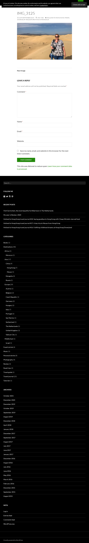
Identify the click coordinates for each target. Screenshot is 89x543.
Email (19, 131)
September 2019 (9, 413)
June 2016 (7, 471)
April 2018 (7, 425)
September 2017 (9, 438)
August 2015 (8, 496)
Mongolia (9, 276)
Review (6, 364)
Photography (8, 360)
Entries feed (7, 516)
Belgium (9, 293)
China (8, 264)
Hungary (9, 305)
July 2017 (6, 446)
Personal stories (9, 356)
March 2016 (7, 479)
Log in (5, 511)
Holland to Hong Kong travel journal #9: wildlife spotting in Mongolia (43, 18)
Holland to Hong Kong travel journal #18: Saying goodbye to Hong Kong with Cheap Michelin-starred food (41, 219)
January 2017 (8, 454)
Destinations (8, 247)
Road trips (7, 368)
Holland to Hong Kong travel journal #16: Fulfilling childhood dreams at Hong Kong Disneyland (37, 227)
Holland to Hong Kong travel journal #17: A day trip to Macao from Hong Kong (31, 223)
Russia (8, 280)
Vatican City (10, 335)
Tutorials (6, 381)
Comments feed (9, 520)
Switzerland (10, 322)
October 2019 (8, 408)
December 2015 (9, 488)
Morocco (9, 255)
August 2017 (8, 442)
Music (5, 351)
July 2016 (6, 467)
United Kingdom (12, 330)
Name (20, 121)
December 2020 (9, 400)
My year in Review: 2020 (12, 215)
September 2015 (9, 492)
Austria (8, 289)
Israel (8, 343)
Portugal (9, 314)
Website (20, 141)
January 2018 (8, 429)
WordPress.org (8, 524)
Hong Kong (11, 268)
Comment (21, 92)
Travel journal (8, 376)
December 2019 (9, 404)
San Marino (10, 318)
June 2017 (7, 450)
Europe (7, 284)
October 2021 (8, 396)
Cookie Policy (44, 5)
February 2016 (8, 484)
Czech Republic (11, 297)
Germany (9, 301)
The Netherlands (12, 326)
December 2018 (9, 421)
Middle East (9, 339)
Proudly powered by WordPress (13, 540)
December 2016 (9, 459)
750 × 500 (40, 18)
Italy (7, 310)
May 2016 (7, 475)
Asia (6, 259)
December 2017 (9, 433)
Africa (7, 251)
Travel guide (7, 372)
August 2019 (8, 417)
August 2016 (8, 463)
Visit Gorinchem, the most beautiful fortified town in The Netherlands (28, 211)
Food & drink (8, 347)
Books (5, 243)
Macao (9, 272)
